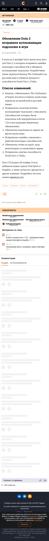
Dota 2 (4, 9)
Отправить (45, 480)
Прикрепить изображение (40, 480)
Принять (24, 524)
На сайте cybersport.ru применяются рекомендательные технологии (24, 508)
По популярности (18, 263)
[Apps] (36, 3)
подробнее (33, 516)
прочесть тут (17, 177)
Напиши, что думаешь (13, 480)
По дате (4, 263)
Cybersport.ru (19, 537)
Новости (14, 186)
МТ (19, 9)
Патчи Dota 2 (33, 186)
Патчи (23, 186)
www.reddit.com (19, 202)
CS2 (12, 9)
